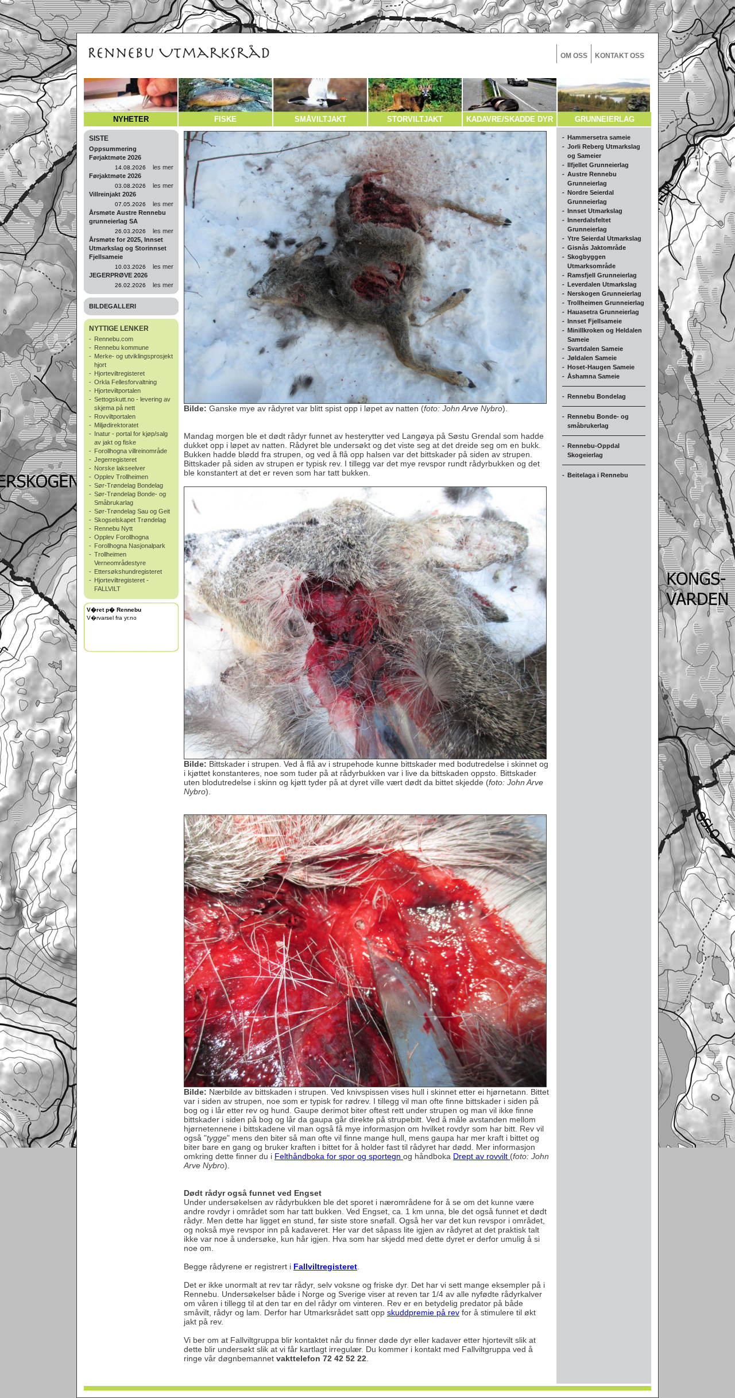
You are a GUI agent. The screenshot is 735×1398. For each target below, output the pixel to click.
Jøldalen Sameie (592, 357)
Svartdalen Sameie (595, 348)
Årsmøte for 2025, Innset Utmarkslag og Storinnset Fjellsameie (128, 248)
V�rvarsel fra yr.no (112, 618)
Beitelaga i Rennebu (597, 475)
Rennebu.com (113, 338)
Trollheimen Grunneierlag (605, 302)
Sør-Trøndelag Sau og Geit (132, 511)
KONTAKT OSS (619, 56)
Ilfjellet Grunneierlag (598, 164)
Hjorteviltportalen (117, 390)
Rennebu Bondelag (596, 396)
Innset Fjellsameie (594, 321)
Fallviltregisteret (325, 1266)
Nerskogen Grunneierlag (604, 293)
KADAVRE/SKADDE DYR (509, 119)
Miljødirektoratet (116, 425)
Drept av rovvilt (481, 1156)
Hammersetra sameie (598, 137)
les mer (163, 167)
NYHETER (131, 119)
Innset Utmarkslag (594, 210)
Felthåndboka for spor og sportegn (338, 1156)
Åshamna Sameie (593, 376)
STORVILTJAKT (415, 119)
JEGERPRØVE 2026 (118, 275)
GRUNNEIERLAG (605, 119)
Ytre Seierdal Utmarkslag (604, 238)
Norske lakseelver (119, 468)
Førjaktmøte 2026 (115, 175)
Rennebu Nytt (113, 528)
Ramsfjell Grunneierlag (602, 275)
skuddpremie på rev (423, 1312)
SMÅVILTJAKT (320, 119)
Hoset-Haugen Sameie (601, 367)
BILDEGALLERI (112, 306)
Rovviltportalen (115, 416)
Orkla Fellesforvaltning (125, 382)
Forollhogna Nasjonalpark (129, 545)
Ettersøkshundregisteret (128, 571)
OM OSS (573, 56)
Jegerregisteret (115, 459)
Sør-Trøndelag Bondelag (128, 485)
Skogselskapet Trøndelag (130, 519)
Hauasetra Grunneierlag (603, 311)
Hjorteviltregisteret (119, 373)
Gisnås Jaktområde (596, 247)
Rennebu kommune (121, 347)
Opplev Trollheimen (121, 476)
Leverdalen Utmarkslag (602, 284)
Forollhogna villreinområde (130, 450)
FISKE (225, 119)
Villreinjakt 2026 (112, 194)
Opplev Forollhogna (121, 537)
